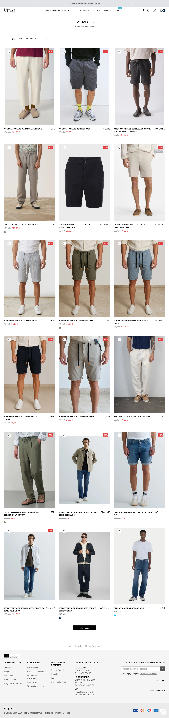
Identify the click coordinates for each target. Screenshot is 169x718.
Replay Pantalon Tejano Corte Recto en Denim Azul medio (24, 609)
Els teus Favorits (58, 682)
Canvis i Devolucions (36, 672)
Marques (106, 10)
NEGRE (60, 136)
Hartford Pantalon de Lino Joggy (21, 225)
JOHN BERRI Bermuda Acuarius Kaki (76, 321)
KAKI (5, 232)
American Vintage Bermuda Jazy (74, 129)
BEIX (60, 424)
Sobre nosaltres (11, 680)
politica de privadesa (148, 674)
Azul (115, 615)
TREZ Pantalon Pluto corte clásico (132, 417)
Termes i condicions (36, 686)
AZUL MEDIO (115, 522)
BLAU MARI (60, 235)
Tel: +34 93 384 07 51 (84, 673)
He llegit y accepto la (140, 674)
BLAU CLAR (115, 331)
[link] (143, 10)
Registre (55, 674)
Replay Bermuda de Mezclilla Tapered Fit (133, 513)
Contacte (8, 668)
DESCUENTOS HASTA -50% (84, 4)
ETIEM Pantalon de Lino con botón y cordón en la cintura (21, 513)
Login (53, 678)
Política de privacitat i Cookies (56, 713)
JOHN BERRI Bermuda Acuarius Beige (76, 417)
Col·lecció (73, 10)
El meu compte (58, 670)
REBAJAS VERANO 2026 (56, 10)
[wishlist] (148, 10)
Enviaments (32, 668)
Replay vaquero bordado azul (129, 608)
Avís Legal (32, 682)
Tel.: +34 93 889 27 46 (84, 695)
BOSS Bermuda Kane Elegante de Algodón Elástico (75, 226)
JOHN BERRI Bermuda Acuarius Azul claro (131, 322)
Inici (70, 646)
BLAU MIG (60, 522)
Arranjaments (9, 676)
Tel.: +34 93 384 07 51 (84, 685)
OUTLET (117, 10)
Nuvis (86, 10)
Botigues (95, 10)
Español (161, 691)
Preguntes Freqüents (13, 684)
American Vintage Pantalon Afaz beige (23, 129)
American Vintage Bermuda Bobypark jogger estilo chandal (132, 130)
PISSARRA (115, 139)
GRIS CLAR (115, 235)
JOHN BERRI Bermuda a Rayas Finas (20, 321)
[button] (162, 668)
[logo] (10, 10)
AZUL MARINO (60, 618)
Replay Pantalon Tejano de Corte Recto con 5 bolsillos (79, 513)
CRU (5, 136)
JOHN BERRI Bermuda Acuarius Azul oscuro (21, 418)
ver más (84, 628)
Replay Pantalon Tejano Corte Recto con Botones (77, 609)
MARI (5, 328)
